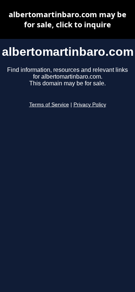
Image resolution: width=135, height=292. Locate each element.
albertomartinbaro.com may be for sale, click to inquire (67, 19)
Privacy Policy (90, 104)
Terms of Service (49, 104)
